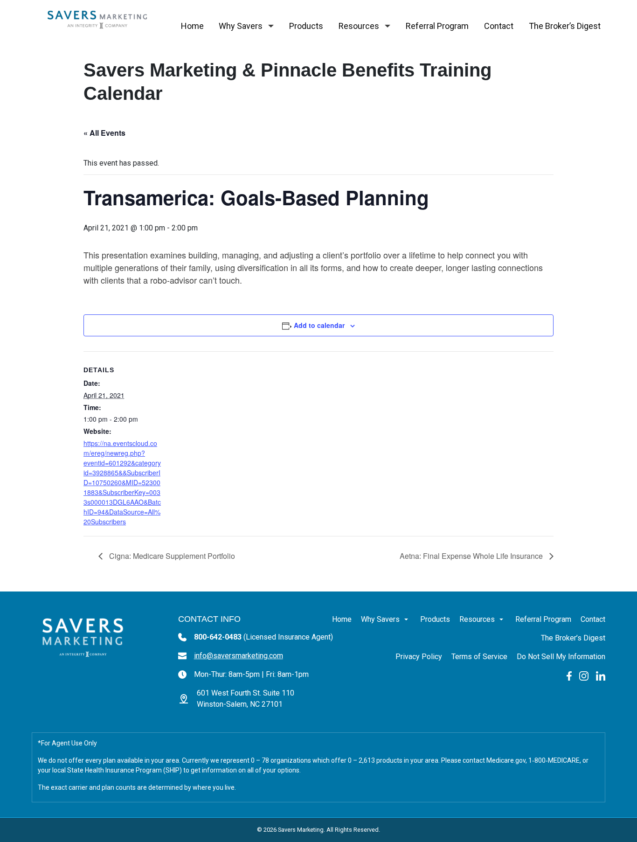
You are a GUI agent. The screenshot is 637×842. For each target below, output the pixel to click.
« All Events (104, 132)
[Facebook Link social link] (569, 675)
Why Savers (241, 26)
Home (192, 26)
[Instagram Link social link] (584, 675)
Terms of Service (479, 656)
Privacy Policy (418, 656)
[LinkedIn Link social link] (600, 675)
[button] (271, 26)
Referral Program (437, 26)
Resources (359, 26)
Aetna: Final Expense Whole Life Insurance (472, 555)
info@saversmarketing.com (238, 655)
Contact (498, 26)
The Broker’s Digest (565, 26)
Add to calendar (319, 325)
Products (306, 26)
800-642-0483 (263, 637)
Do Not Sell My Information (561, 656)
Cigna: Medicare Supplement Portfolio (171, 555)
